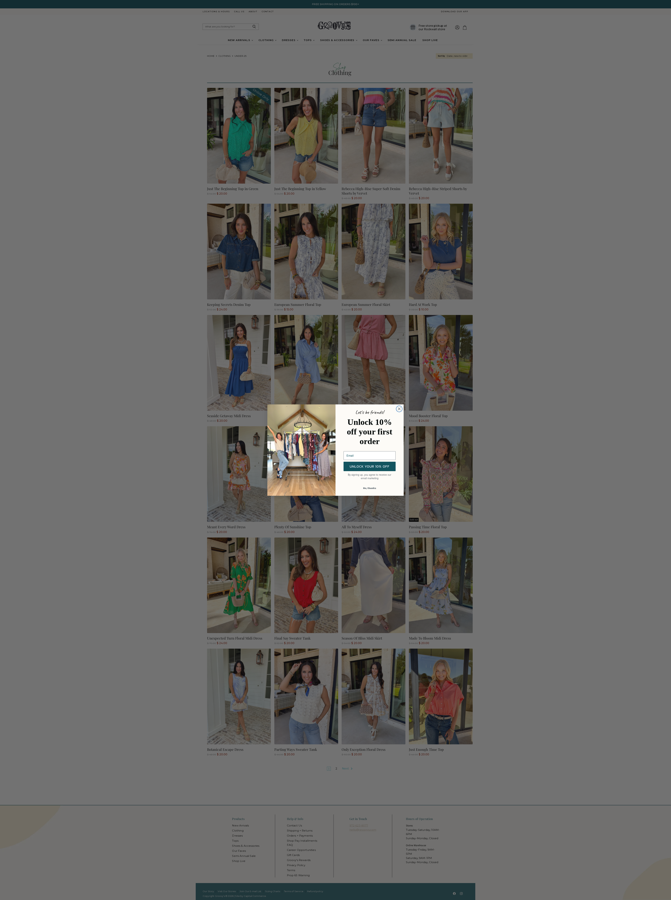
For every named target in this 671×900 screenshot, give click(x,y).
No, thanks (369, 488)
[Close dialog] (399, 409)
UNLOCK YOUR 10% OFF (369, 466)
